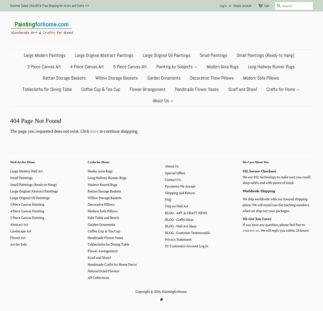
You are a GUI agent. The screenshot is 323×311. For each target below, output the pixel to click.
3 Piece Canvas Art (44, 67)
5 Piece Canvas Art (130, 67)
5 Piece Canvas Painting (27, 217)
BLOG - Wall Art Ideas (180, 226)
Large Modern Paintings (44, 55)
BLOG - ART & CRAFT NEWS (186, 213)
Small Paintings (213, 55)
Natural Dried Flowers (103, 271)
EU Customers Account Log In (186, 246)
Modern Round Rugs (102, 184)
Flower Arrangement (148, 89)
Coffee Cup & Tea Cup (100, 89)
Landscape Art (20, 231)
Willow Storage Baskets (116, 78)
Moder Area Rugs (100, 171)
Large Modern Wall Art (26, 171)
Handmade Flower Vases (197, 89)
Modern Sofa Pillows (261, 78)
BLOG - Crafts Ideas (179, 219)
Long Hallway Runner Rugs (271, 67)
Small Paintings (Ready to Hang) (265, 55)
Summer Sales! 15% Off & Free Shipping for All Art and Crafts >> (49, 6)
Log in (223, 6)
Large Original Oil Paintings (166, 55)
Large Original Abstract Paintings (104, 55)
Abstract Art (19, 224)
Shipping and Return (180, 193)
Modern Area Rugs (223, 67)
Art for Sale (18, 244)
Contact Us (173, 179)
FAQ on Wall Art (176, 206)
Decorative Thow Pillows (212, 78)
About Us (161, 101)
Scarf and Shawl (242, 89)
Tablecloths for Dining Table (47, 89)
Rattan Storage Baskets (64, 78)
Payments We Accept (180, 186)
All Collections (98, 277)
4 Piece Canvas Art (87, 67)
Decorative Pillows (101, 204)
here (94, 131)
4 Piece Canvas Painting (27, 211)
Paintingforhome (174, 291)
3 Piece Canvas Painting (27, 204)
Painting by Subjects (175, 67)
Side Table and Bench (103, 217)
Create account (242, 6)
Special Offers (175, 173)
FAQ (168, 199)
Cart (267, 6)
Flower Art (18, 237)
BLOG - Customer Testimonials (187, 232)
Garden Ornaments (164, 78)
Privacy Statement (178, 239)
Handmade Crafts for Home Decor (112, 264)
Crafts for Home (281, 89)
